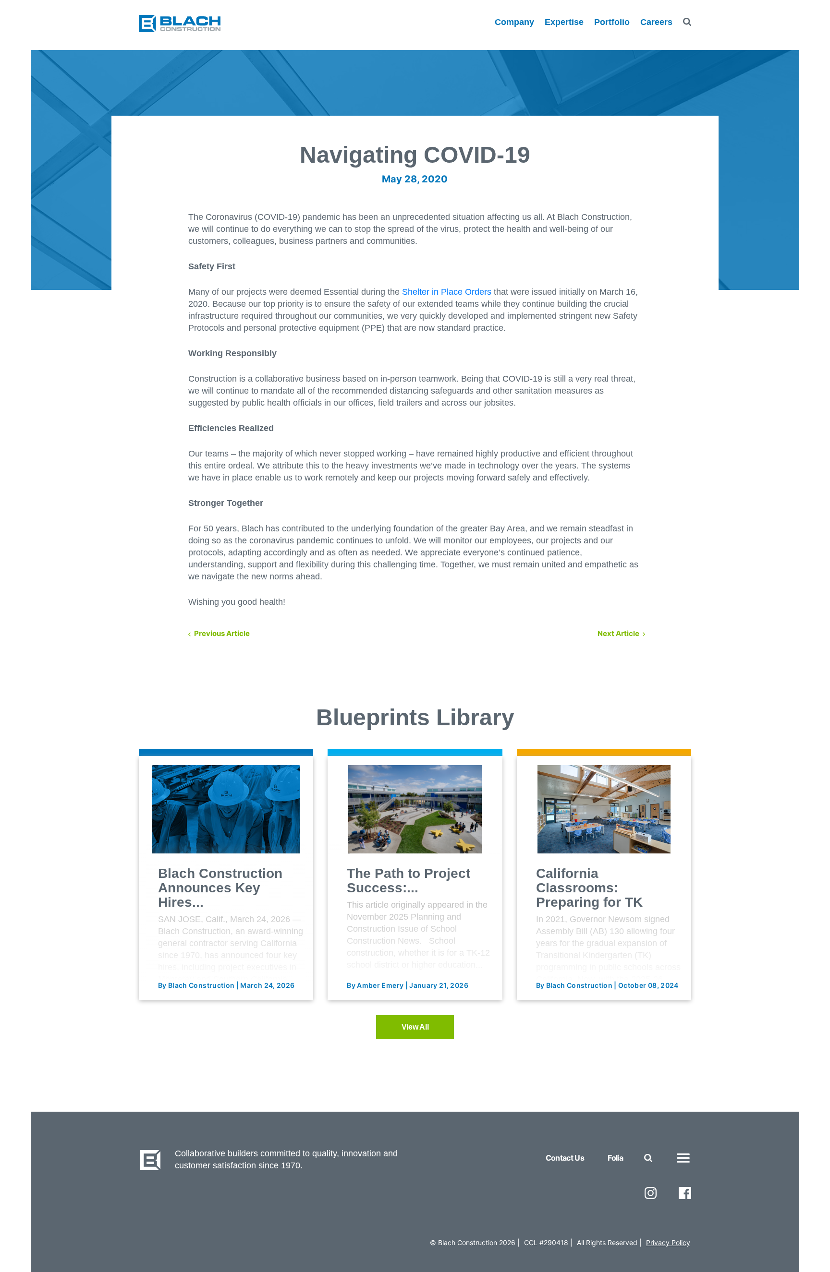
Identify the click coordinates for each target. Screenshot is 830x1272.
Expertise (564, 22)
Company (514, 22)
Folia (615, 1158)
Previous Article (222, 633)
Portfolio (612, 22)
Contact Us (565, 1158)
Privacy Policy (668, 1242)
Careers (656, 22)
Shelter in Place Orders (446, 292)
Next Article (618, 633)
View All (415, 1027)
